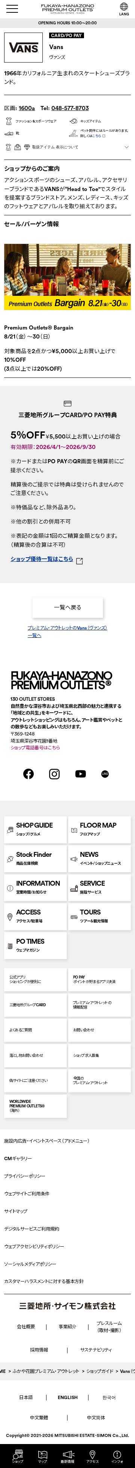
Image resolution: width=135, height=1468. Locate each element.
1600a (27, 108)
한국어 (109, 1397)
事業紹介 (67, 1326)
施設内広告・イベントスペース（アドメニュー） (47, 1141)
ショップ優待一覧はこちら (41, 558)
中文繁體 (39, 1417)
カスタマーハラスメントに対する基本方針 (44, 1281)
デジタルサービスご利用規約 (31, 1229)
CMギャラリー (18, 1158)
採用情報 (39, 1350)
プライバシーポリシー (24, 1176)
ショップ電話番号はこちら (35, 747)
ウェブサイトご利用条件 (27, 1193)
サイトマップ (15, 1211)
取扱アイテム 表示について (55, 147)
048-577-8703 (70, 108)
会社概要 (26, 1326)
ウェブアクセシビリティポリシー (34, 1246)
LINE (105, 774)
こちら (96, 136)
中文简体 (96, 1417)
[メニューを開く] (12, 9)
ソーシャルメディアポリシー (30, 1264)
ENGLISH (68, 1397)
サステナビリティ (96, 1350)
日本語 (26, 1397)
